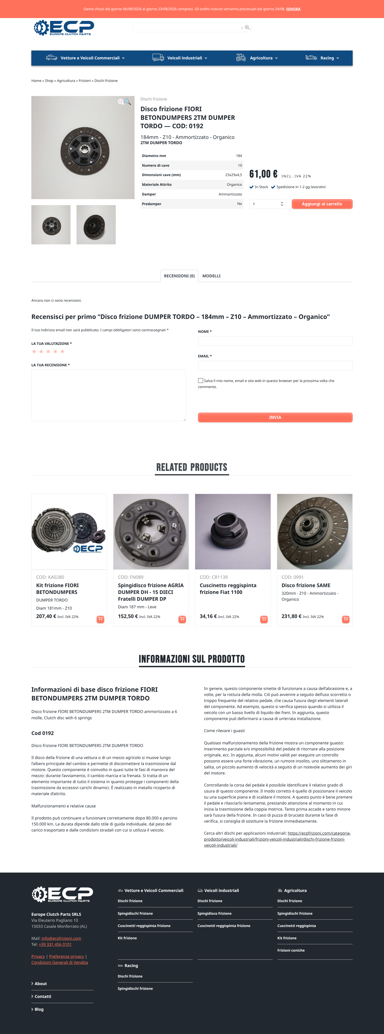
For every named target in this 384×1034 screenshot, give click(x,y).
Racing (327, 58)
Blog (39, 1009)
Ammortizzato (230, 194)
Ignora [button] (293, 9)
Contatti (43, 996)
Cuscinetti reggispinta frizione (144, 925)
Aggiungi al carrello (322, 204)
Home (36, 80)
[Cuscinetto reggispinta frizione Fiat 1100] (232, 531)
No (239, 203)
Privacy (38, 956)
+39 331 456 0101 (55, 944)
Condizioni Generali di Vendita (59, 962)
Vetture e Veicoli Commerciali (90, 58)
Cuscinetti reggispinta (296, 925)
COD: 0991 (293, 577)
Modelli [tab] (211, 276)
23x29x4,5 (233, 174)
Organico (234, 184)
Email (205, 356)
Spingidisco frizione (214, 913)
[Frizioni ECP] (64, 36)
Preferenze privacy (66, 956)
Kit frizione (127, 938)
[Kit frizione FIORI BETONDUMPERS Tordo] (69, 531)
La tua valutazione (51, 343)
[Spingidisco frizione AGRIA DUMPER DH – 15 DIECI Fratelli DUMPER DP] (151, 531)
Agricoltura (261, 58)
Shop (49, 80)
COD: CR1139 (214, 577)
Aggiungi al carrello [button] (100, 617)
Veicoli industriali (184, 58)
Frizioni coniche (291, 950)
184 (239, 155)
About (41, 983)
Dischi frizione (106, 80)
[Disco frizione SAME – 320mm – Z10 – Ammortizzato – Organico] (314, 531)
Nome (205, 331)
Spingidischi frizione (135, 913)
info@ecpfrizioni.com (61, 938)
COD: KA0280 (50, 577)
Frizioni (85, 80)
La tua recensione (50, 365)
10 (240, 165)
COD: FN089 (131, 577)
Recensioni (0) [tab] (179, 276)
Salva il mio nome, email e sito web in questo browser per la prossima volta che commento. (266, 383)
